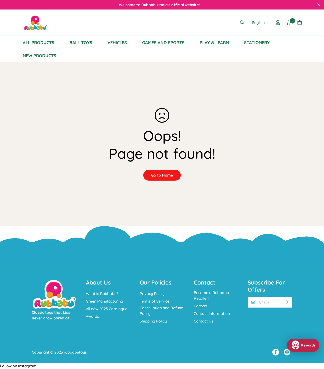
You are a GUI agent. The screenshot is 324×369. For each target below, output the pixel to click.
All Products (38, 42)
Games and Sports (163, 42)
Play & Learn (214, 42)
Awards (92, 316)
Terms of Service (154, 301)
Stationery (257, 42)
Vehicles (117, 42)
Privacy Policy (152, 293)
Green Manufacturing (104, 301)
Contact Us (203, 321)
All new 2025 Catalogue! (107, 308)
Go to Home (162, 175)
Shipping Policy (153, 321)
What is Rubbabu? (102, 293)
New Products (39, 55)
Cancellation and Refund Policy (161, 310)
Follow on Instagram (18, 366)
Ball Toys (80, 42)
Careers (201, 306)
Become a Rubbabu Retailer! (211, 295)
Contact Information (212, 313)
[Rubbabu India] (35, 23)
